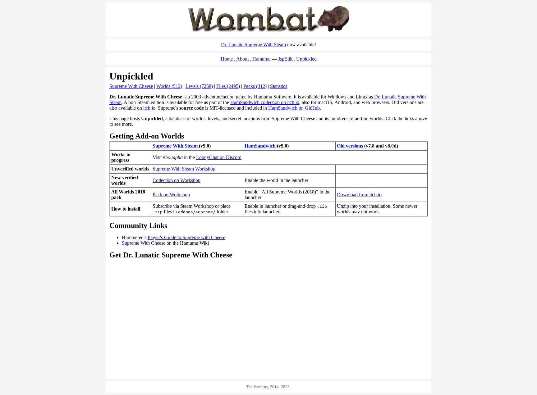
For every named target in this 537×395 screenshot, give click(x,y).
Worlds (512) (169, 86)
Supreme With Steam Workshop (184, 168)
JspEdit (285, 58)
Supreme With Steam (175, 145)
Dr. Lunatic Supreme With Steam (253, 44)
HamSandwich (260, 145)
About (242, 58)
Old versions (350, 145)
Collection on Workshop (176, 180)
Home (227, 58)
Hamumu (261, 58)
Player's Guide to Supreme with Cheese (186, 237)
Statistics (278, 86)
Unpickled (306, 58)
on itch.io (146, 108)
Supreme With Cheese (131, 86)
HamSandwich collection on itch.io (264, 102)
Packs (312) (255, 86)
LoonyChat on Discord (218, 157)
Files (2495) (228, 86)
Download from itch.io (359, 194)
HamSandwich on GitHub (294, 108)
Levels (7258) (199, 86)
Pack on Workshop (171, 194)
